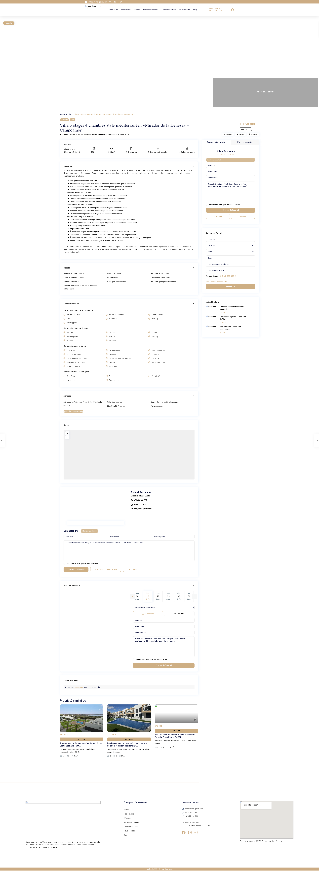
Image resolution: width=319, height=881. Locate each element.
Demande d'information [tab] (216, 142)
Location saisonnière (168, 10)
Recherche (230, 286)
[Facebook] (184, 832)
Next (194, 596)
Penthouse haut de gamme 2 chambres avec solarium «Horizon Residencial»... (127, 744)
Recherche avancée (150, 10)
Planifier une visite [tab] (244, 142)
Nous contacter (184, 10)
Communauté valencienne (118, 134)
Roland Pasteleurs (141, 492)
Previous (132, 596)
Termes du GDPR (91, 563)
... (79, 752)
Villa (69, 114)
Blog (195, 10)
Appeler (106, 569)
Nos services (125, 10)
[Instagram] (190, 832)
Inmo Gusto (114, 10)
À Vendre (137, 10)
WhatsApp (133, 569)
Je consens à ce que (82, 563)
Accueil (62, 114)
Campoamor (102, 134)
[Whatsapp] (196, 832)
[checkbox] (64, 563)
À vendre (64, 120)
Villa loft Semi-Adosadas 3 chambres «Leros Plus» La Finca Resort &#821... (175, 736)
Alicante (121, 406)
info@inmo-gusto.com (143, 509)
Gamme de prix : (212, 276)
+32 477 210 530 (140, 504)
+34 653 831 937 (140, 500)
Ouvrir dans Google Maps (73, 411)
